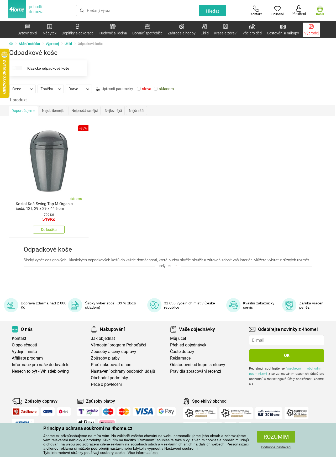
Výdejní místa (24, 352)
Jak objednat (103, 338)
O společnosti (24, 345)
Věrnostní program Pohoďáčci (118, 345)
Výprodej (52, 44)
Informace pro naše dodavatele (40, 365)
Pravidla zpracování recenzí (195, 371)
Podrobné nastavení (276, 447)
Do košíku (49, 229)
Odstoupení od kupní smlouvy (197, 365)
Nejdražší (136, 110)
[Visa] (144, 411)
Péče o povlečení (106, 384)
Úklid (68, 44)
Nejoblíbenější (53, 110)
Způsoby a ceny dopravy (113, 352)
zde (156, 452)
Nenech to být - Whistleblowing (40, 371)
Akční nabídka (29, 44)
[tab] (22, 88)
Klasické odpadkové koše (48, 68)
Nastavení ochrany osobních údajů (123, 371)
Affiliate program (27, 358)
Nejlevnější (113, 110)
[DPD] (64, 411)
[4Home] (13, 43)
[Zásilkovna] (25, 411)
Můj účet (178, 338)
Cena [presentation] (16, 89)
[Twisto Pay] (88, 411)
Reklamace (180, 358)
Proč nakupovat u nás (111, 365)
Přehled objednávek (188, 345)
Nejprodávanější (84, 110)
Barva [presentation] (73, 89)
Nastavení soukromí (181, 448)
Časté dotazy (182, 352)
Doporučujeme (23, 110)
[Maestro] (108, 411)
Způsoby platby (105, 358)
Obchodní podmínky (109, 378)
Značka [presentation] (46, 89)
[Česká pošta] (48, 411)
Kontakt (19, 338)
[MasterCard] (124, 411)
